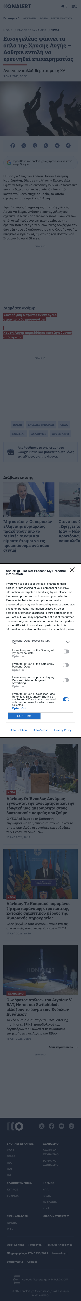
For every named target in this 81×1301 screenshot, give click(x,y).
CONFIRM (24, 716)
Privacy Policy (62, 730)
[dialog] (40, 650)
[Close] (73, 571)
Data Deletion (18, 730)
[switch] (66, 651)
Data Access (40, 730)
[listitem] (40, 642)
